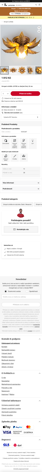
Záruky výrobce (7, 367)
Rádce (12, 394)
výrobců (30, 331)
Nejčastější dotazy (8, 350)
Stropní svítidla (8, 22)
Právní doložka (7, 415)
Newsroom (6, 391)
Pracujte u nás (7, 388)
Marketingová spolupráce (11, 384)
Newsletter (6, 381)
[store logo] (14, 4)
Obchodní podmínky (9, 412)
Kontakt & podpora (11, 339)
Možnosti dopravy (8, 360)
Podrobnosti (7, 189)
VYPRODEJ (20, 13)
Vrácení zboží (7, 353)
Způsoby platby (9, 421)
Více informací (8, 183)
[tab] (21, 353)
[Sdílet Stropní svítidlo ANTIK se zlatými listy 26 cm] (39, 31)
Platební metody (8, 357)
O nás (4, 377)
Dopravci (6, 439)
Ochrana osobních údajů (10, 405)
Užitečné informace (11, 400)
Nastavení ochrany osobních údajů (16, 452)
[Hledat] (36, 4)
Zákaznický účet (8, 363)
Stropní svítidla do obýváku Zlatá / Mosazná (17, 204)
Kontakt (4, 347)
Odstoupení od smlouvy (11, 343)
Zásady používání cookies (11, 408)
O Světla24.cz (8, 373)
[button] (4, 70)
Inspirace (5, 394)
